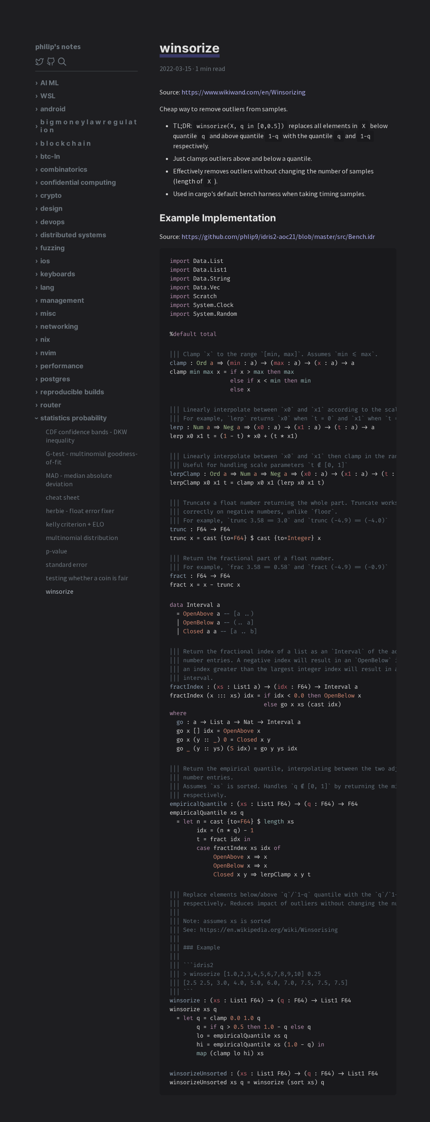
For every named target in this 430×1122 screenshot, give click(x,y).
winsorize (59, 591)
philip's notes (58, 46)
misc (48, 313)
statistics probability (73, 418)
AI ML (49, 83)
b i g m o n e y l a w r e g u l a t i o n (88, 126)
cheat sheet (63, 497)
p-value (56, 551)
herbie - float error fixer (80, 510)
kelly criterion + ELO (75, 524)
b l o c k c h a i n (65, 143)
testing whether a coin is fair (87, 578)
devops (52, 222)
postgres (55, 379)
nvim (48, 353)
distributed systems (73, 235)
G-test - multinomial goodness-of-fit (92, 457)
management (62, 300)
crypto (51, 195)
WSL (47, 96)
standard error (66, 564)
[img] (62, 62)
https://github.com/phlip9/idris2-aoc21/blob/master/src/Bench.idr (278, 236)
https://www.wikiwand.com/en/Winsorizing (243, 92)
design (51, 208)
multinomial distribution (82, 537)
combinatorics (63, 169)
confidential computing (78, 182)
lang (47, 287)
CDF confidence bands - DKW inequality (86, 435)
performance (62, 366)
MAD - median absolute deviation (79, 479)
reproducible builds (72, 392)
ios (45, 261)
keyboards (57, 274)
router (50, 405)
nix (45, 339)
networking (59, 326)
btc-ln (50, 156)
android (53, 109)
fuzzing (52, 248)
